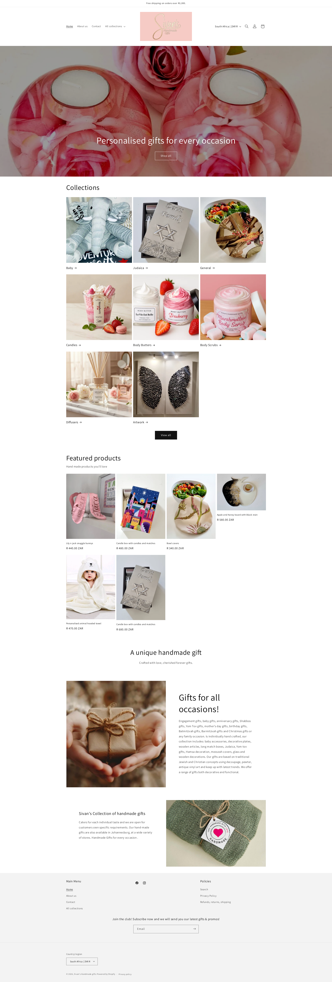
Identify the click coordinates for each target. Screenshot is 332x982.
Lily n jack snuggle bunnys (79, 543)
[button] (115, 26)
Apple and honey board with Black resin (237, 514)
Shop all (166, 156)
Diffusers (72, 422)
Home (69, 889)
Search (204, 889)
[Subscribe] (195, 929)
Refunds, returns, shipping (215, 902)
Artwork (138, 422)
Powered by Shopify (106, 973)
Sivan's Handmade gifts (85, 973)
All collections (74, 908)
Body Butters (142, 345)
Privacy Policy (208, 895)
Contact (70, 902)
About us (71, 895)
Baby (69, 268)
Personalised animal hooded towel (83, 623)
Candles (71, 345)
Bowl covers (173, 543)
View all (166, 435)
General (205, 268)
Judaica (138, 268)
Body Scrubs (209, 345)
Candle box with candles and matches (135, 543)
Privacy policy (125, 974)
